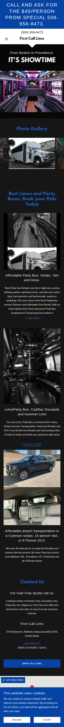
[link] (32, 39)
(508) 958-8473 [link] (32, 32)
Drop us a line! (32, 663)
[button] (8, 39)
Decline (17, 720)
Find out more (32, 444)
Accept (47, 720)
